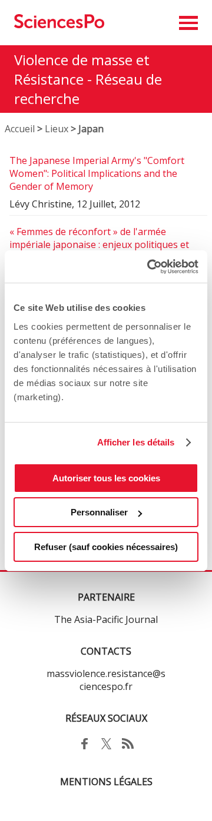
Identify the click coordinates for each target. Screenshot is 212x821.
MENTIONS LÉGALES (106, 781)
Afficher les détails (136, 442)
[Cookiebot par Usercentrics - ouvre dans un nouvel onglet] (149, 266)
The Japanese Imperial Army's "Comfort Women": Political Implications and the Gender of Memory (96, 173)
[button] (188, 23)
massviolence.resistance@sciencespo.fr (106, 680)
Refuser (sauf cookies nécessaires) (106, 547)
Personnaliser (99, 512)
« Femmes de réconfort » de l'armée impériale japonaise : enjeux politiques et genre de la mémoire (99, 244)
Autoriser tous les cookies (106, 478)
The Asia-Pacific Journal (106, 619)
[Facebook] (84, 749)
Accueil (20, 128)
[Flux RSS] (128, 749)
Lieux (56, 128)
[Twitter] (106, 749)
